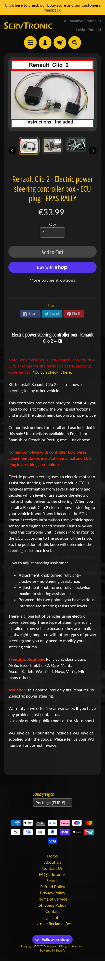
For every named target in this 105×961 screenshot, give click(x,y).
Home (52, 855)
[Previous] (12, 150)
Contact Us (52, 868)
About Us (52, 862)
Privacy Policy (52, 892)
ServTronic (50, 946)
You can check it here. (52, 372)
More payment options (52, 280)
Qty (52, 224)
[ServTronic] (28, 25)
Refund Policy (52, 886)
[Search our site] (74, 42)
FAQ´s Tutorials (53, 874)
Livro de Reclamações (52, 923)
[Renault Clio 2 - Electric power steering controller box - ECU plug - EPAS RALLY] (29, 146)
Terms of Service (52, 898)
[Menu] (30, 42)
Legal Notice (52, 917)
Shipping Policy (52, 905)
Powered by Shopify (52, 950)
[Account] (45, 42)
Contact (52, 911)
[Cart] (60, 42)
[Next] (93, 150)
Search (52, 880)
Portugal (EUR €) (50, 802)
